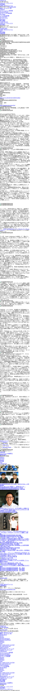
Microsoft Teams (7, 447)
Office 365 (5, 444)
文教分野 (2, 33)
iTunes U (5, 442)
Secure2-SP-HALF (5, 638)
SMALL (2, 457)
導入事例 (4, 21)
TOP (1, 31)
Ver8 (1, 643)
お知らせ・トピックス (6, 3)
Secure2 (2, 459)
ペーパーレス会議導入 (6, 453)
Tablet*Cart (4, 626)
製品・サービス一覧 (6, 8)
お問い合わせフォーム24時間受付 (6, 585)
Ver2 (1, 462)
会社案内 (2, 4)
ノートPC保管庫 (4, 16)
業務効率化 (3, 454)
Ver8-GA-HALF (4, 647)
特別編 (2, 461)
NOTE (2, 636)
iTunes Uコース (4, 441)
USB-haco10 (3, 463)
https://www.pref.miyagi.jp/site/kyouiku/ (10, 97)
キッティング (4, 19)
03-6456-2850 (12, 7)
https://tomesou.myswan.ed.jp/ (7, 105)
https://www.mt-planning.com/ (7, 589)
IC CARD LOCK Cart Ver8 (7, 645)
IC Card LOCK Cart (5, 646)
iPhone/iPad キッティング (7, 648)
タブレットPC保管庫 (6, 14)
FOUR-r (2, 458)
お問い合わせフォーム (6, 5)
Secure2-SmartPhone (5, 640)
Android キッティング (6, 650)
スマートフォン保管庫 (6, 11)
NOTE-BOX (3, 634)
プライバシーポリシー (6, 689)
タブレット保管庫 (5, 656)
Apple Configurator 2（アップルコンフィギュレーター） (14, 229)
